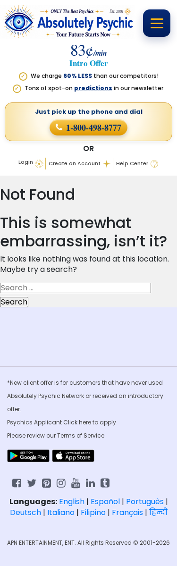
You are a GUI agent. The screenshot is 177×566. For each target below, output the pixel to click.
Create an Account (75, 163)
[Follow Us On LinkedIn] (90, 482)
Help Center (132, 163)
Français (127, 512)
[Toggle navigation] (156, 23)
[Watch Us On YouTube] (75, 482)
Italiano (61, 512)
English (71, 501)
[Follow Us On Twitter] (31, 482)
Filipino (93, 512)
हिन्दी (158, 512)
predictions (93, 88)
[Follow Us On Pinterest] (46, 482)
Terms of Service (80, 435)
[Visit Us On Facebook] (16, 482)
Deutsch (25, 512)
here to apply (97, 422)
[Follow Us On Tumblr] (105, 482)
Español (105, 501)
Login (25, 162)
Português (145, 501)
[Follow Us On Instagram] (61, 482)
